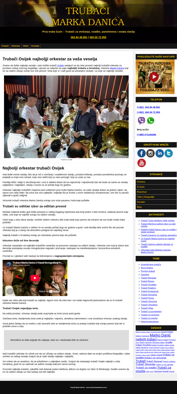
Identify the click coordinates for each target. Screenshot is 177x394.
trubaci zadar (146, 355)
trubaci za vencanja (155, 357)
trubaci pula (148, 350)
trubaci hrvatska (143, 345)
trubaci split (157, 352)
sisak (137, 342)
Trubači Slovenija (149, 301)
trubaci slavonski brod (146, 352)
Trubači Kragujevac (150, 291)
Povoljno (172, 340)
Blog (139, 207)
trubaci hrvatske (158, 345)
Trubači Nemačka (149, 295)
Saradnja (145, 274)
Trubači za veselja (149, 318)
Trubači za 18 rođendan (164, 365)
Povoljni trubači (148, 271)
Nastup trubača (163, 340)
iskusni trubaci (167, 332)
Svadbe (168, 342)
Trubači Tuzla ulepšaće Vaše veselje (158, 220)
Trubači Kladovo (148, 288)
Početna (141, 182)
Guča (138, 332)
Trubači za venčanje (150, 315)
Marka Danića (117, 68)
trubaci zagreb (156, 355)
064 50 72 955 (98, 37)
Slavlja (142, 342)
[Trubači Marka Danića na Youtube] (141, 167)
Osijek (60, 65)
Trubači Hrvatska (148, 285)
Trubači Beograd (148, 278)
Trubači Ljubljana (169, 361)
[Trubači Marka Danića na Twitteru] (168, 157)
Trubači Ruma (147, 298)
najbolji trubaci (146, 339)
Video (26, 46)
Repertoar (142, 192)
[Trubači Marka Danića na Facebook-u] (141, 157)
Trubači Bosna (147, 281)
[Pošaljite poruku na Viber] (141, 124)
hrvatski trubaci (156, 332)
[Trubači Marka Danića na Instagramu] (150, 157)
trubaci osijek (140, 350)
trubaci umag (166, 352)
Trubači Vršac (147, 308)
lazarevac (145, 336)
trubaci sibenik (165, 350)
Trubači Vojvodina (149, 305)
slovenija (148, 342)
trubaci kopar (169, 345)
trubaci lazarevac (142, 348)
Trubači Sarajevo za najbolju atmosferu (159, 235)
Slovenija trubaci (158, 342)
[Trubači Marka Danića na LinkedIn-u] (159, 157)
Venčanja (158, 371)
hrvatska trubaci (145, 332)
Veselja (165, 371)
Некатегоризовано (150, 321)
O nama (140, 187)
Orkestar (16, 46)
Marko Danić (160, 335)
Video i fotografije (145, 197)
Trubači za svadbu (146, 367)
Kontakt (35, 46)
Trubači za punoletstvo (151, 311)
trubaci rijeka (156, 350)
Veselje (171, 371)
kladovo (138, 336)
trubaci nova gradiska (167, 347)
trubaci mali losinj (154, 347)
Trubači (5, 46)
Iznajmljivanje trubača (151, 264)
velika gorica (150, 371)
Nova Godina (147, 268)
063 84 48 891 (79, 37)
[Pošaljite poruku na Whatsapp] (150, 124)
